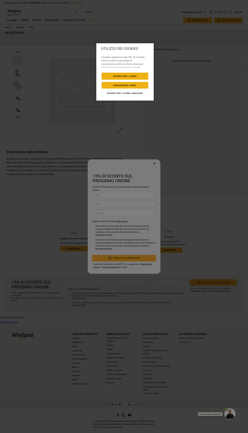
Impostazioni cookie (124, 85)
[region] (125, 72)
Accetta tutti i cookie (125, 76)
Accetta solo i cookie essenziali (125, 93)
